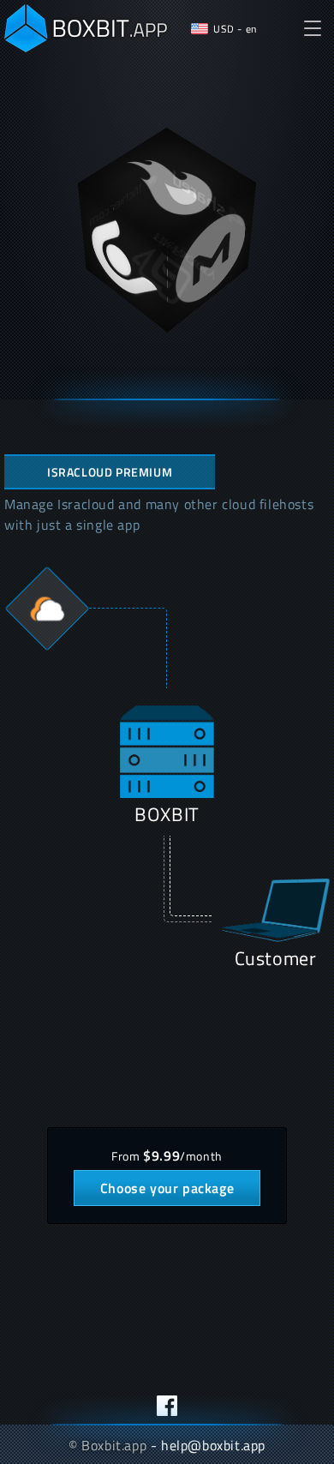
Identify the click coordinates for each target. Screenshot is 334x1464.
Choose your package (167, 1188)
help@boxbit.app (213, 1445)
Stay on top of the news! (167, 1405)
